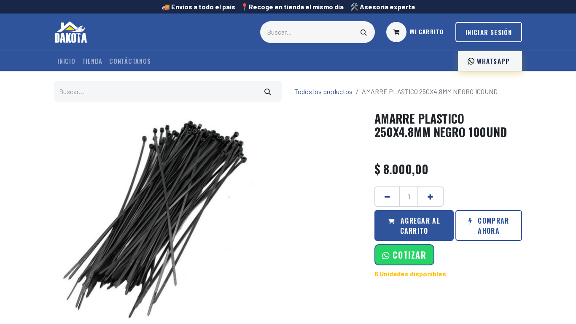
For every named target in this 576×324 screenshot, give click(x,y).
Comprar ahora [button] (492, 226)
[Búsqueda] (364, 32)
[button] (404, 254)
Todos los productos (323, 91)
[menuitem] (66, 61)
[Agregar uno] (430, 196)
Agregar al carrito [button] (419, 226)
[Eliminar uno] (387, 196)
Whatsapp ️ (493, 60)
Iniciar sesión (489, 32)
